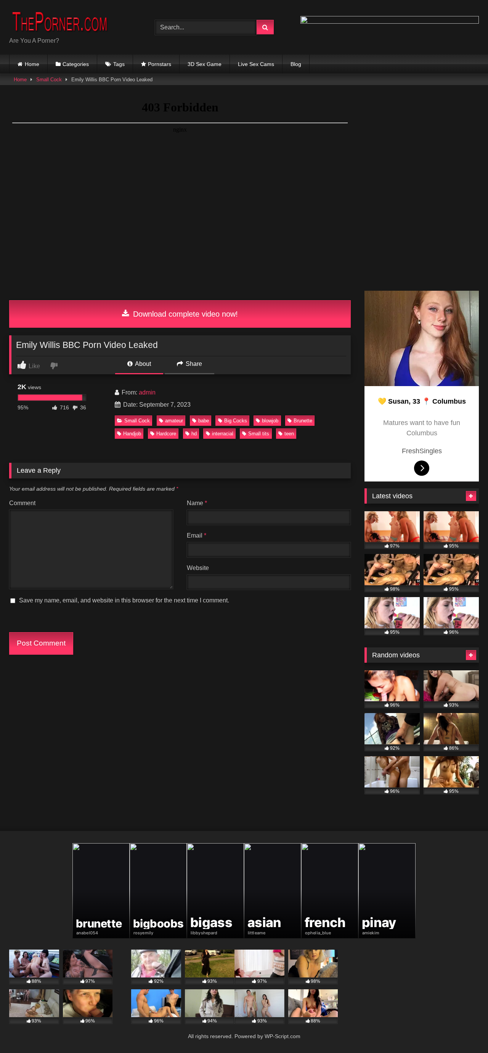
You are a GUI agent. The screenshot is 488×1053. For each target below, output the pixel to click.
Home (32, 64)
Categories (76, 64)
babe (203, 420)
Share (193, 364)
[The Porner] (66, 21)
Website (198, 568)
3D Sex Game (205, 64)
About (142, 364)
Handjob (132, 433)
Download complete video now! (184, 314)
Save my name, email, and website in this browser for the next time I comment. (124, 600)
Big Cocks (235, 420)
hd (194, 433)
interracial (222, 433)
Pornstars (159, 64)
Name (197, 503)
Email (196, 535)
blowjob (270, 420)
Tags (119, 64)
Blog (296, 64)
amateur (174, 420)
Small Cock (49, 79)
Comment (22, 503)
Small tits (258, 433)
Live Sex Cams (256, 64)
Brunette (303, 420)
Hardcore (166, 433)
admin (147, 392)
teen (289, 433)
